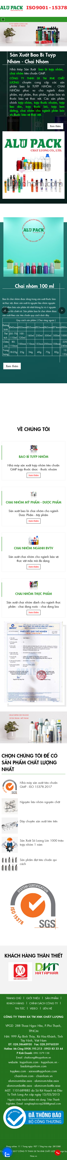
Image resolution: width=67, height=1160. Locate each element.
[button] (3, 34)
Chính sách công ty (43, 1003)
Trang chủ (13, 998)
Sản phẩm (51, 998)
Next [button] (61, 310)
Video (34, 1008)
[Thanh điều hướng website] (3, 19)
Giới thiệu (33, 998)
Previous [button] (5, 310)
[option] (33, 302)
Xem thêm (55, 126)
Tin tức (20, 1008)
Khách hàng (15, 1003)
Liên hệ (47, 1008)
